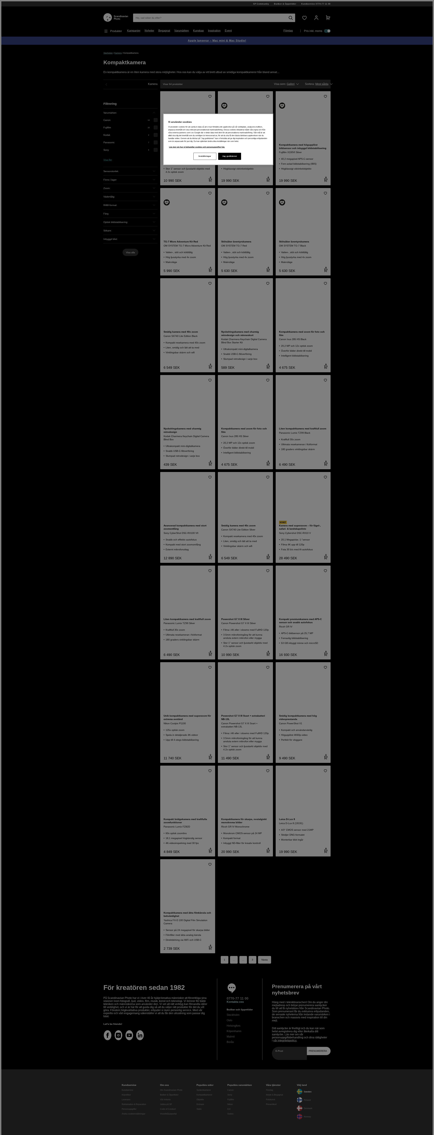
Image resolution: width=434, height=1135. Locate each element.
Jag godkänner (229, 156)
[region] (218, 139)
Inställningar (205, 156)
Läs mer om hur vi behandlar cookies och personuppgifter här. (197, 147)
